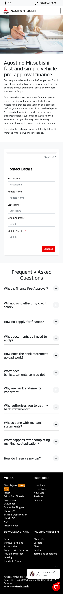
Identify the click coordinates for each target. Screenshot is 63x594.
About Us (39, 538)
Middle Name (15, 191)
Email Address (16, 217)
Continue (48, 248)
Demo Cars (40, 488)
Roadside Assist (13, 560)
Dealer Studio (22, 586)
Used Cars (39, 485)
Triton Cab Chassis (14, 496)
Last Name (14, 204)
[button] (57, 11)
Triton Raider (11, 525)
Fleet (37, 546)
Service (8, 538)
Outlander (9, 503)
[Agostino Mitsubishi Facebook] (6, 3)
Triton (7, 492)
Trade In (38, 496)
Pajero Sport (11, 499)
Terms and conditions (45, 553)
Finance (38, 499)
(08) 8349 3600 (48, 3)
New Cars (39, 492)
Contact (38, 549)
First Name (14, 178)
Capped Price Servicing (16, 549)
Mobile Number (17, 230)
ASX (6, 521)
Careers (38, 542)
